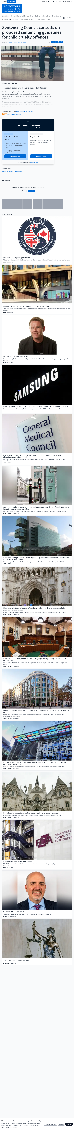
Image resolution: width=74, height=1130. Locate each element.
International (46, 16)
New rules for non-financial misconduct (18, 861)
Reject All (61, 1124)
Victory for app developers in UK (15, 356)
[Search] (70, 18)
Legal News (5, 16)
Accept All (69, 1124)
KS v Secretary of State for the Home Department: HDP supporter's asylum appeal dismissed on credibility (34, 763)
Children (10, 171)
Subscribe (31, 191)
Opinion (13, 16)
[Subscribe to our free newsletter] (53, 1)
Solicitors (18, 171)
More (48, 20)
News (10, 42)
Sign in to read (34, 162)
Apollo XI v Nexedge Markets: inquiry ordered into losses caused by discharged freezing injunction (36, 711)
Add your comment (20, 42)
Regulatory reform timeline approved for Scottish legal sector (27, 306)
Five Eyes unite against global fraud (16, 257)
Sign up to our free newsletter (65, 1)
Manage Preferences (50, 1124)
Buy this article (41, 156)
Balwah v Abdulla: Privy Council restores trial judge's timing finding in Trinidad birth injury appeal (34, 659)
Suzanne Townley (10, 84)
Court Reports (56, 16)
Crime (4, 171)
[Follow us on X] (51, 1)
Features (20, 16)
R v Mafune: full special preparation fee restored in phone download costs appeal (34, 813)
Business (37, 16)
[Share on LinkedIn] (52, 42)
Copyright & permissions (14, 114)
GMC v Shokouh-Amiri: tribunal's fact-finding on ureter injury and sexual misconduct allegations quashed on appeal (35, 456)
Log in (24, 191)
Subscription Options (26, 20)
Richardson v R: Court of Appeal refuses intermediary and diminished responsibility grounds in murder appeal (34, 609)
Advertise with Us (40, 20)
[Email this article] (61, 42)
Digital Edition (13, 20)
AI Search (5, 20)
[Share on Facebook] (58, 42)
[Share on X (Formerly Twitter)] (55, 42)
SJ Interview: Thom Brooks (13, 911)
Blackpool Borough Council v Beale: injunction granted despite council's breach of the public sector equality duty (36, 558)
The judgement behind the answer (16, 960)
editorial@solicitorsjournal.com (24, 111)
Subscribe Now (11, 1)
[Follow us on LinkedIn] (48, 1)
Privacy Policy (12, 1127)
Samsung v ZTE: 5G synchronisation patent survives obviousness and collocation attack (36, 406)
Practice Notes (28, 16)
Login (4, 1)
